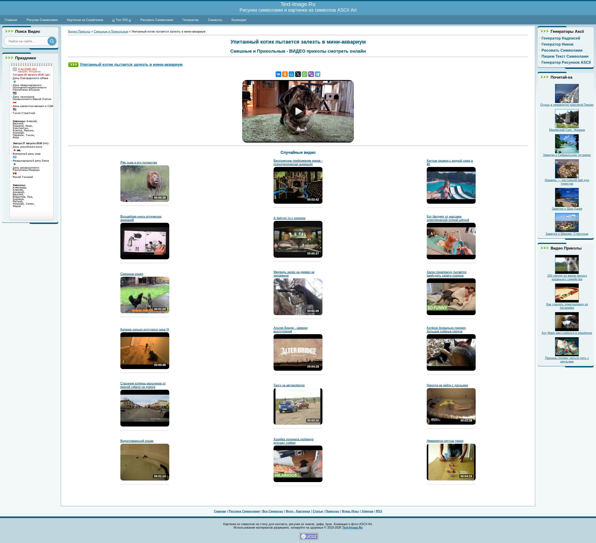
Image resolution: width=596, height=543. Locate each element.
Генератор (191, 20)
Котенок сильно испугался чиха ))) (144, 329)
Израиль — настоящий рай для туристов (567, 181)
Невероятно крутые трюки (445, 441)
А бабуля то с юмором (289, 218)
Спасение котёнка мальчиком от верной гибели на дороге (143, 385)
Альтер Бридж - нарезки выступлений (291, 329)
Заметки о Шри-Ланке (567, 208)
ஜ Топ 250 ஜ (121, 20)
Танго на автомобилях (289, 385)
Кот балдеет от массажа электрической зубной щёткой (448, 218)
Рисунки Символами (42, 20)
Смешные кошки (131, 274)
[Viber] (311, 74)
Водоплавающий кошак (136, 441)
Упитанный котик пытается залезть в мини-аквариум (131, 64)
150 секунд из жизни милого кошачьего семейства (567, 277)
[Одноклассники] (285, 74)
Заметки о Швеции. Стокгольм (566, 234)
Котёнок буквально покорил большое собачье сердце (446, 329)
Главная (11, 20)
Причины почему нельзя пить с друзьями (567, 359)
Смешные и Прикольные (111, 31)
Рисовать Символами (156, 20)
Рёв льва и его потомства (138, 162)
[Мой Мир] (291, 74)
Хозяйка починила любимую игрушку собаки (294, 440)
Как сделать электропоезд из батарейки (567, 306)
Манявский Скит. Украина (567, 130)
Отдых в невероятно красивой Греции (566, 105)
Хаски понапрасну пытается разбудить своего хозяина (446, 273)
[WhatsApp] (304, 74)
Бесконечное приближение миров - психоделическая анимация (298, 162)
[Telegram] (317, 74)
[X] (298, 74)
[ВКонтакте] (278, 74)
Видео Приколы (79, 31)
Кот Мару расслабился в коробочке (567, 333)
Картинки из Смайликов (85, 20)
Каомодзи (238, 20)
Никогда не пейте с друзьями (447, 385)
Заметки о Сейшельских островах (567, 155)
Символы (215, 20)
